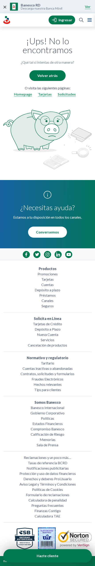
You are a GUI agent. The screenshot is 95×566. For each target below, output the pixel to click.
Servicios (47, 340)
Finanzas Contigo (47, 511)
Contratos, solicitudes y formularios (47, 374)
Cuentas (47, 284)
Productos (48, 268)
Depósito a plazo (47, 290)
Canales (47, 300)
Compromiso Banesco (47, 429)
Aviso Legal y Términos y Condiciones (47, 484)
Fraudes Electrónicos (47, 379)
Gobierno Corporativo (47, 413)
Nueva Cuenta (47, 334)
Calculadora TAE (47, 516)
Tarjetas (45, 94)
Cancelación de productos (47, 345)
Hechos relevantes (48, 384)
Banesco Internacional (47, 407)
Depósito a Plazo (48, 329)
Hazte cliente (47, 556)
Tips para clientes (47, 390)
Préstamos (47, 295)
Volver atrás (47, 75)
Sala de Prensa (47, 445)
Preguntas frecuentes (47, 505)
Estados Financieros (47, 423)
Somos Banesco (47, 402)
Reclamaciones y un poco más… (47, 457)
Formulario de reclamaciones (47, 495)
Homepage (23, 94)
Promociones (48, 274)
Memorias (47, 439)
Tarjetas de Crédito (47, 324)
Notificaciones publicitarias (48, 468)
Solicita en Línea (47, 318)
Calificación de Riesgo (47, 434)
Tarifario (47, 363)
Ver (88, 6)
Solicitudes (67, 94)
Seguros (48, 306)
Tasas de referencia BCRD (47, 463)
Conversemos (47, 232)
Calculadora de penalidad (47, 500)
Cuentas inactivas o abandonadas (48, 368)
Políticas (47, 418)
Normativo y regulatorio (47, 358)
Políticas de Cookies (47, 489)
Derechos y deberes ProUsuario (47, 479)
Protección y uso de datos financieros (47, 473)
